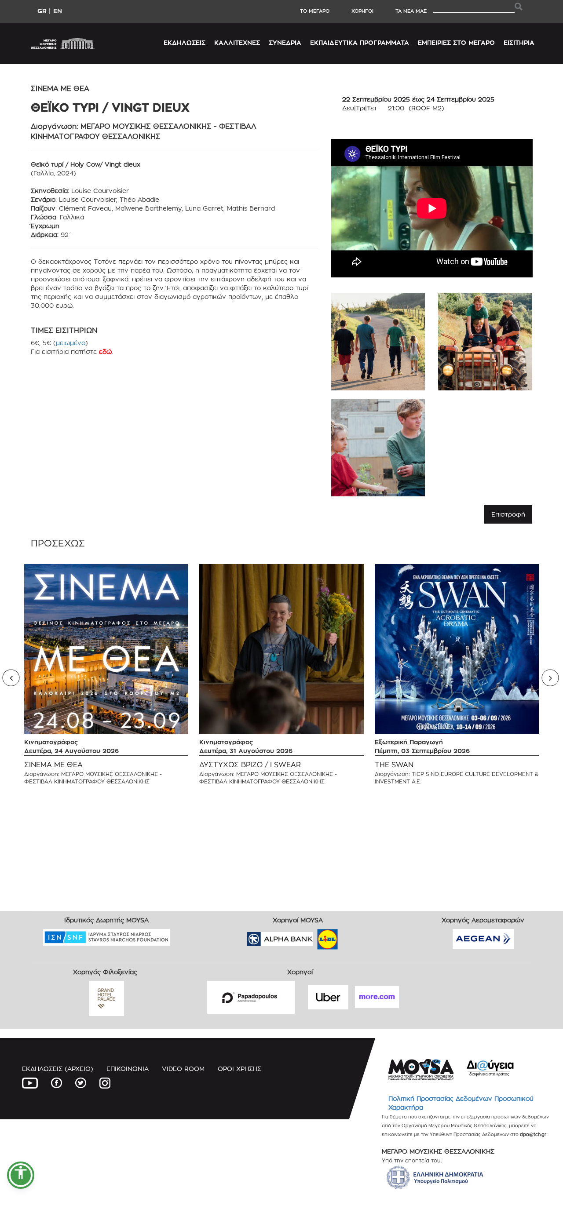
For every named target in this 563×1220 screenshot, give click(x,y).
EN (57, 10)
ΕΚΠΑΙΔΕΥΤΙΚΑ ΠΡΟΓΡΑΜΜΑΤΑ (359, 42)
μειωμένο (70, 342)
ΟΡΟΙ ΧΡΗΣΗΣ (239, 1068)
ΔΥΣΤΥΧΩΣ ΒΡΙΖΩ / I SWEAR (250, 764)
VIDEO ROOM (183, 1068)
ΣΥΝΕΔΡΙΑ (285, 42)
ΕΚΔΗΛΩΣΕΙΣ (184, 42)
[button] (21, 1175)
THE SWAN (394, 764)
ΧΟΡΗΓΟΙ (362, 11)
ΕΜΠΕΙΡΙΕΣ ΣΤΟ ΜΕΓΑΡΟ (456, 42)
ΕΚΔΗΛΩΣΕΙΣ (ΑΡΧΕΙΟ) (57, 1068)
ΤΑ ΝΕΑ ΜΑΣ (411, 11)
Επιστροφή (508, 514)
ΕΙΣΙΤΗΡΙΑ (519, 42)
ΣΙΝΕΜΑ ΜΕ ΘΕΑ (53, 764)
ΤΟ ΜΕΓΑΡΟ (314, 11)
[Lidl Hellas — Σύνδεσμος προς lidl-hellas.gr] (315, 936)
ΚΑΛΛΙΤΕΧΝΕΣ (237, 42)
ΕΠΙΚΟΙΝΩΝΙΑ (127, 1068)
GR (42, 10)
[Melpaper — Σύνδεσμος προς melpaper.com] (353, 936)
